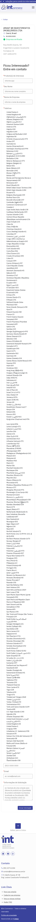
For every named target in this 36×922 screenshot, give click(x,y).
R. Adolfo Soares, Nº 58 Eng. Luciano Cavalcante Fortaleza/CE (15, 876)
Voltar (5, 19)
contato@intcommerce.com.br (14, 872)
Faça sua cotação (10, 892)
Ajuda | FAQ (8, 902)
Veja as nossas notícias (12, 899)
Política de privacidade (9, 915)
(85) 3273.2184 (9, 868)
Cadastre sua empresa (12, 895)
